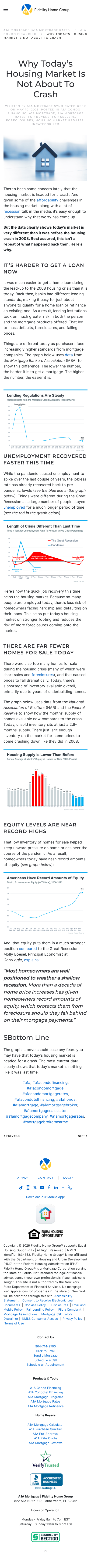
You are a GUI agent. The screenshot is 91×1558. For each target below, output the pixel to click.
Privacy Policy (72, 1318)
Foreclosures (19, 120)
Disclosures (59, 1305)
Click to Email (45, 1351)
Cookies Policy (36, 1305)
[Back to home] (46, 9)
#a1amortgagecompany (27, 1116)
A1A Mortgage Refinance (46, 1406)
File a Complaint (70, 1309)
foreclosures (43, 674)
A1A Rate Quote (45, 1438)
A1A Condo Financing (45, 1388)
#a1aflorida (66, 1099)
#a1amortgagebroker (58, 1105)
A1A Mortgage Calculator (46, 1424)
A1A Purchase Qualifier (45, 1429)
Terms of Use (14, 1323)
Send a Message (45, 1355)
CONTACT (46, 1177)
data (69, 354)
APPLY (22, 1177)
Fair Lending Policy (40, 1309)
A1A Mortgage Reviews (46, 1443)
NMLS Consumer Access (40, 1318)
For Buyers (39, 116)
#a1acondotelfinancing (34, 1099)
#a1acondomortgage (45, 1088)
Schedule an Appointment (45, 1364)
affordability (47, 200)
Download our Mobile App (45, 1197)
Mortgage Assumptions (21, 1314)
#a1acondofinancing (50, 1082)
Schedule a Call (46, 1360)
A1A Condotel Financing (45, 1392)
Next (81, 1136)
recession (12, 211)
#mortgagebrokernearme (45, 1121)
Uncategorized (45, 124)
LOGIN (68, 1177)
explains (31, 959)
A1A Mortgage (42, 113)
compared (28, 948)
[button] (6, 9)
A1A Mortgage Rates (45, 1401)
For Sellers (63, 116)
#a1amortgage (25, 1105)
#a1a (26, 1082)
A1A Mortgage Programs (45, 1397)
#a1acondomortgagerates (45, 1093)
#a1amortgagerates (67, 1116)
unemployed (14, 507)
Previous (13, 1136)
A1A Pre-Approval (45, 1434)
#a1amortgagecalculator (45, 1110)
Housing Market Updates (60, 120)
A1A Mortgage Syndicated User (56, 106)
